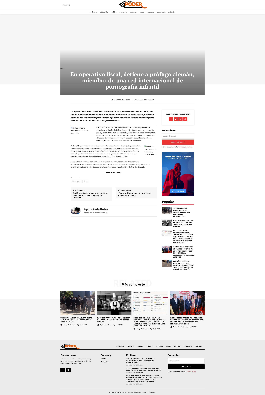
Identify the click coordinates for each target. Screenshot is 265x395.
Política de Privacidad (185, 147)
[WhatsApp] (185, 119)
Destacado (129, 365)
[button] (67, 5)
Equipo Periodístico (122, 100)
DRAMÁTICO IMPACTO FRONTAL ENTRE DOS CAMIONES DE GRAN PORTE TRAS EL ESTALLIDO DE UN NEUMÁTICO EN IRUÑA (183, 265)
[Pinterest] (180, 119)
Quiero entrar (176, 142)
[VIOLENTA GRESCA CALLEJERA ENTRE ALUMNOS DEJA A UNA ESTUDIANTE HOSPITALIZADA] (167, 210)
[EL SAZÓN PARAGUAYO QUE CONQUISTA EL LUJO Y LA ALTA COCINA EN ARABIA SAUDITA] (167, 223)
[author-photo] (61, 325)
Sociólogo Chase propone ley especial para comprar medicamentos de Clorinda (90, 195)
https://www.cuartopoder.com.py (95, 212)
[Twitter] (176, 119)
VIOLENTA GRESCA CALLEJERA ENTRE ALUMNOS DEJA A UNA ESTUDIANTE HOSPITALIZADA (181, 212)
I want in (184, 367)
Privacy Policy (191, 371)
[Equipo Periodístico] (76, 210)
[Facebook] (171, 119)
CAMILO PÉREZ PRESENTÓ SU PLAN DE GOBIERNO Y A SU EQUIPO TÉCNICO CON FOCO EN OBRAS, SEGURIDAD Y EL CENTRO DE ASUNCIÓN (183, 252)
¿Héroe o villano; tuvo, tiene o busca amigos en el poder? (134, 194)
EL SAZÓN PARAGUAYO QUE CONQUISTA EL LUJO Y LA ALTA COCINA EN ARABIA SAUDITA (183, 224)
